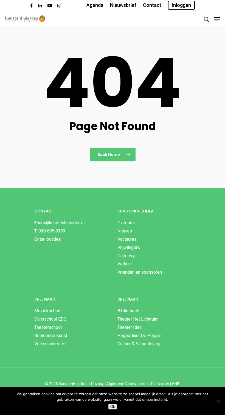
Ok (112, 407)
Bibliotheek (128, 310)
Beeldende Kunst (50, 335)
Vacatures (127, 239)
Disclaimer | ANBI (165, 384)
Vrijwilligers (128, 247)
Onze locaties (47, 239)
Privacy (97, 384)
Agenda (94, 5)
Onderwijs (127, 255)
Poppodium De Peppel (139, 335)
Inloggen (181, 5)
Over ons (126, 222)
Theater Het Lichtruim (138, 319)
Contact (152, 5)
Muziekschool (47, 310)
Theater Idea (129, 327)
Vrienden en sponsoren (139, 272)
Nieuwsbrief (123, 5)
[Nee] (218, 401)
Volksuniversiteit (50, 343)
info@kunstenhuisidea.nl (61, 222)
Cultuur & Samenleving (138, 343)
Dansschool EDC (50, 319)
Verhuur (124, 264)
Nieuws (124, 231)
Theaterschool (48, 327)
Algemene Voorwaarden (127, 384)
